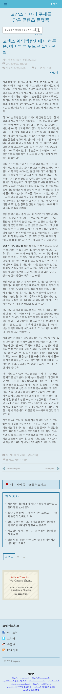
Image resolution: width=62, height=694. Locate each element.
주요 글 (9, 557)
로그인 (54, 4)
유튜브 (11, 644)
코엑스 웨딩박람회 (12, 246)
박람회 (23, 63)
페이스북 (12, 632)
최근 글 (21, 557)
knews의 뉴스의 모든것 (31, 690)
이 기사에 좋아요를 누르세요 (28, 484)
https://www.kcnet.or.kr (37, 681)
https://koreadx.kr (54, 681)
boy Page (16, 59)
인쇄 (55, 72)
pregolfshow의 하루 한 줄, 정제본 (19, 687)
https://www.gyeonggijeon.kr (20, 684)
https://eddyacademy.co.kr (41, 678)
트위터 (11, 638)
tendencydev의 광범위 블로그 (44, 687)
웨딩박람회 (12, 63)
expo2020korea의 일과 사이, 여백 (14, 681)
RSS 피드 (12, 650)
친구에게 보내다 (15, 455)
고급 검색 (38, 34)
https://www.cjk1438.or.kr (42, 684)
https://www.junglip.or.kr (20, 678)
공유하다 (32, 455)
